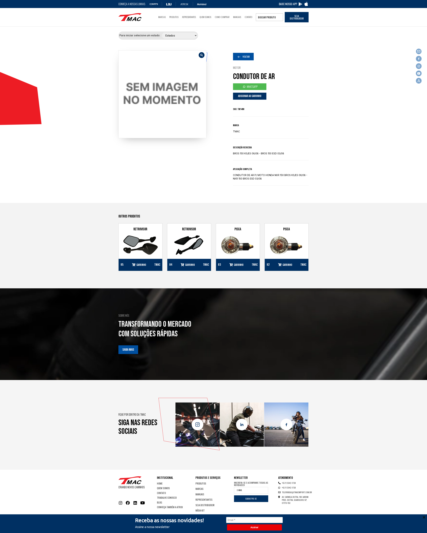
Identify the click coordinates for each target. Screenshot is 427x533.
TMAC (236, 131)
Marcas (162, 17)
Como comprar (222, 17)
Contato (248, 17)
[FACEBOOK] (128, 503)
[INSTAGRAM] (120, 503)
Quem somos (205, 17)
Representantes (189, 17)
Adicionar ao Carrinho (249, 96)
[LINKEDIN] (135, 503)
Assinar (254, 527)
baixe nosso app (288, 4)
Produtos (173, 17)
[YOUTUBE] (142, 503)
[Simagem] (162, 94)
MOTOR (237, 68)
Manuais (237, 17)
